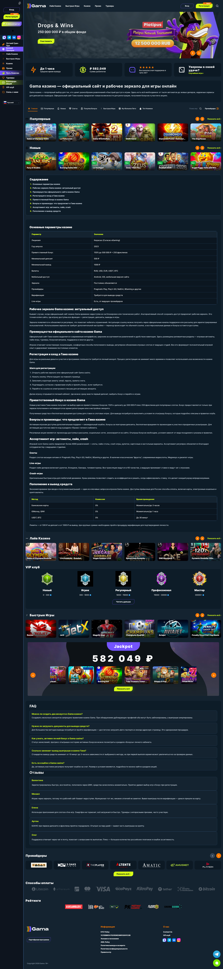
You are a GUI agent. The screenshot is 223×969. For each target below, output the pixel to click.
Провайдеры (210, 108)
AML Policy (105, 942)
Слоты (74, 108)
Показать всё (123, 689)
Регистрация (12, 16)
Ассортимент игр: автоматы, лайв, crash (52, 207)
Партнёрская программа (39, 940)
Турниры (110, 6)
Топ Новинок (148, 108)
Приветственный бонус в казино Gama (51, 199)
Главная (34, 108)
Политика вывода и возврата (113, 945)
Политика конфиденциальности (114, 949)
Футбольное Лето (129, 108)
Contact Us (167, 932)
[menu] (20, 3)
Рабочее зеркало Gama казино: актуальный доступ (57, 188)
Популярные (49, 108)
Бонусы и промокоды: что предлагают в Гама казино (57, 203)
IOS (15, 30)
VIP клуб (166, 935)
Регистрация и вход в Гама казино (49, 196)
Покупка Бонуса (90, 108)
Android (4, 30)
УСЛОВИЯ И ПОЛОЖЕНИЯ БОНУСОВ (115, 935)
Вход (11, 9)
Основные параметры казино (46, 184)
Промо (98, 6)
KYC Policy (105, 932)
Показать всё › (214, 119)
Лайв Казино (55, 6)
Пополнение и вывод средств (47, 211)
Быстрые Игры (72, 6)
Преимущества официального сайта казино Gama (56, 192)
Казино (87, 6)
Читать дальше (123, 602)
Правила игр (106, 952)
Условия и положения (110, 939)
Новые (63, 108)
